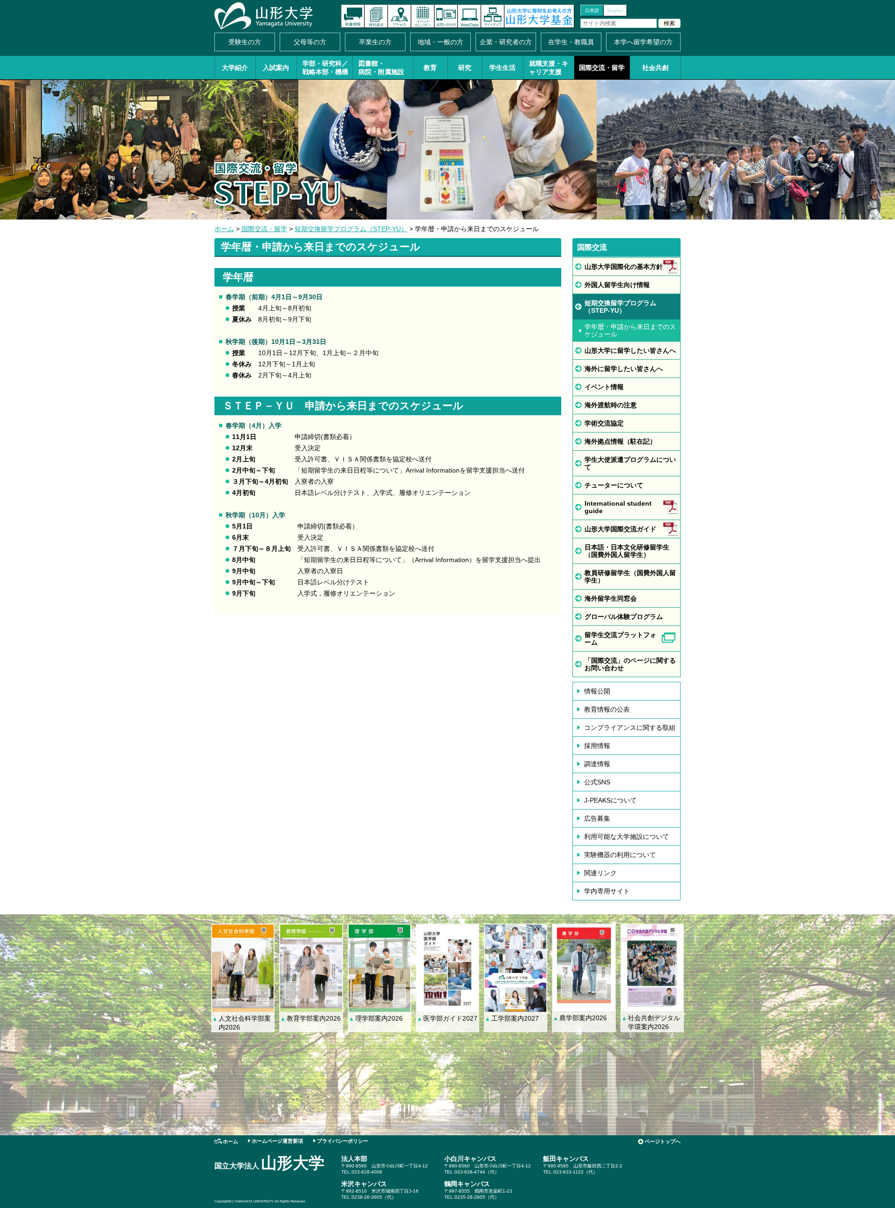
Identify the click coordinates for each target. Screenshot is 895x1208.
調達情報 (597, 764)
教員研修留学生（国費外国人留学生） (630, 576)
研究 (464, 67)
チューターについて (614, 485)
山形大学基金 (539, 16)
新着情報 (353, 16)
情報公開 (597, 691)
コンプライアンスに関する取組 (629, 727)
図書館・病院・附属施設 (381, 68)
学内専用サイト (607, 891)
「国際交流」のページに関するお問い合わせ (630, 664)
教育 (430, 67)
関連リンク (600, 873)
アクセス (399, 16)
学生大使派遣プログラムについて (630, 463)
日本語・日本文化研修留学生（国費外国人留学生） (627, 550)
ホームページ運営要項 (277, 1141)
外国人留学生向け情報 (617, 284)
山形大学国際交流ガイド (620, 529)
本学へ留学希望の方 (643, 42)
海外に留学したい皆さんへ (624, 368)
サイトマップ (492, 16)
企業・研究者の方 (506, 42)
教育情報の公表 (607, 709)
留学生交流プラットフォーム (620, 638)
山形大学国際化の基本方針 (624, 266)
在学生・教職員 (571, 42)
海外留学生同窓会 (611, 598)
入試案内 (276, 67)
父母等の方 (310, 42)
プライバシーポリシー (342, 1141)
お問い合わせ (446, 16)
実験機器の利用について (620, 854)
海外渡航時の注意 (611, 405)
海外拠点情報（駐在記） (620, 441)
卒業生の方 (375, 42)
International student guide (618, 507)
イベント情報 (604, 387)
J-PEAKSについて (610, 800)
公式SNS (597, 782)
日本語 (592, 10)
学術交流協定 (604, 423)
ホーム (224, 229)
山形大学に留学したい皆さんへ (630, 350)
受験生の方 (244, 42)
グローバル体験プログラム (624, 616)
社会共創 (655, 67)
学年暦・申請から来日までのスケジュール (630, 330)
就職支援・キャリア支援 (548, 68)
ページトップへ (663, 1141)
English (615, 10)
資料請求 (376, 16)
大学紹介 (235, 67)
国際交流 (592, 247)
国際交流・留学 (602, 67)
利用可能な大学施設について (626, 836)
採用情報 (597, 745)
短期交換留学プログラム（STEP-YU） (351, 229)
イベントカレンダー (422, 16)
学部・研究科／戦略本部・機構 (325, 68)
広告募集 (597, 818)
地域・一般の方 (440, 42)
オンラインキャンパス (469, 16)
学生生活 (502, 67)
